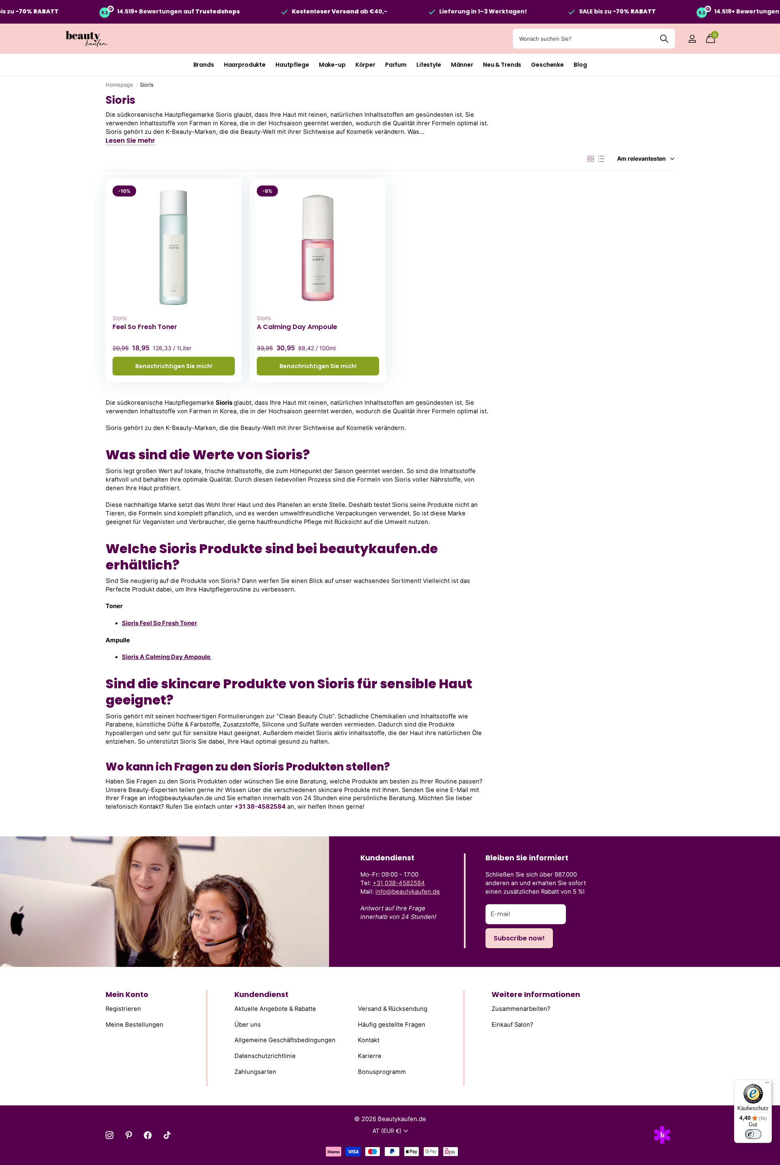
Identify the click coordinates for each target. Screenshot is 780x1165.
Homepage (119, 84)
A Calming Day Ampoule (297, 327)
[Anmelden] (692, 39)
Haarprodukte (245, 65)
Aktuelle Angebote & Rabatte (275, 1009)
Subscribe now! (519, 938)
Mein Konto (127, 994)
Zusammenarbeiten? (521, 1009)
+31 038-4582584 (399, 883)
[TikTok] (167, 1135)
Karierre (369, 1056)
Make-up (332, 65)
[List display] (601, 159)
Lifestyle (428, 65)
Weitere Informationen (536, 994)
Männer (462, 65)
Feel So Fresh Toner (145, 327)
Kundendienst (261, 994)
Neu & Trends (502, 65)
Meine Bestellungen (134, 1024)
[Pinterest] (129, 1135)
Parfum (396, 65)
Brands (203, 65)
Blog (580, 65)
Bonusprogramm (382, 1072)
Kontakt (368, 1040)
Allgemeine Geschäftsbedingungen (285, 1040)
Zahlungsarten (255, 1072)
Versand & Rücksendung (392, 1009)
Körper (365, 65)
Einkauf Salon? (512, 1024)
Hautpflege (292, 65)
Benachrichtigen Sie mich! (173, 366)
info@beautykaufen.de (407, 891)
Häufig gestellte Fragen (391, 1024)
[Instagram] (109, 1135)
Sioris (120, 317)
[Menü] (767, 1084)
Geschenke (547, 65)
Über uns (247, 1024)
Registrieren (123, 1009)
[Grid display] (590, 159)
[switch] (753, 1134)
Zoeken (664, 38)
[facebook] (148, 1135)
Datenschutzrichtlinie (265, 1056)
